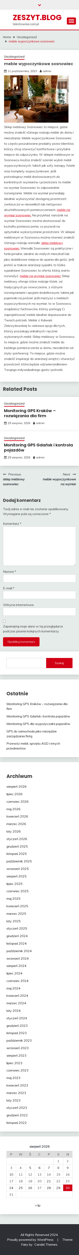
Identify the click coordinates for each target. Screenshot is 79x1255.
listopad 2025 (16, 854)
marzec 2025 (16, 914)
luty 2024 (13, 1011)
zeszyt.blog (37, 17)
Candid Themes (45, 1244)
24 (11, 1188)
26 (30, 1188)
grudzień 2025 (17, 846)
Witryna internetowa (18, 605)
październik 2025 (19, 861)
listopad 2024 (16, 943)
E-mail (8, 588)
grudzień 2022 (17, 1115)
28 (49, 1188)
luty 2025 (13, 921)
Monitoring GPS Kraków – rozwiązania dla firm (30, 413)
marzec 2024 (16, 1003)
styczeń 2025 (16, 928)
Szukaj (59, 663)
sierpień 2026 (16, 786)
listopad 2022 (16, 1123)
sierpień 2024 (16, 966)
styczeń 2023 (16, 1108)
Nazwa (9, 571)
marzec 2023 (16, 1093)
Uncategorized (14, 56)
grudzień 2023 (17, 1026)
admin (47, 71)
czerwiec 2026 (17, 801)
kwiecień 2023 (17, 1085)
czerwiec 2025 (17, 891)
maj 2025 (13, 898)
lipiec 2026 (14, 794)
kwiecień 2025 (17, 906)
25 (21, 1188)
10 (11, 1174)
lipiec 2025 (14, 884)
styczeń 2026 (16, 839)
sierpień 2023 (16, 1055)
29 (58, 1188)
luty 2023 (13, 1100)
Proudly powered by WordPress (30, 1240)
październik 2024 (19, 951)
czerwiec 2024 (17, 981)
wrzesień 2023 (17, 1048)
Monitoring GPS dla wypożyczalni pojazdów (38, 724)
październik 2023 (19, 1040)
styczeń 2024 (16, 1018)
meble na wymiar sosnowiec (40, 276)
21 (49, 1181)
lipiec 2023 (14, 1063)
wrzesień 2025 (17, 869)
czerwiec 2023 (17, 1070)
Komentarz (12, 524)
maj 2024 (13, 988)
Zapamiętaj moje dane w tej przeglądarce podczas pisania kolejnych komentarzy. (33, 628)
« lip (38, 1205)
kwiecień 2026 (17, 816)
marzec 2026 (16, 824)
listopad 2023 (16, 1033)
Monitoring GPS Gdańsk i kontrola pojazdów (38, 447)
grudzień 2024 (17, 936)
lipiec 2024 (14, 973)
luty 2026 (13, 831)
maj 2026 (13, 809)
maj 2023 (13, 1078)
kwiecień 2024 (17, 996)
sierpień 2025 (16, 876)
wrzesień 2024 (17, 958)
